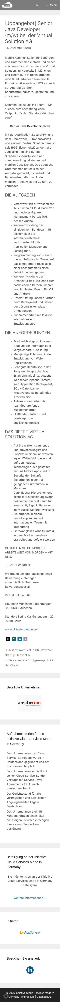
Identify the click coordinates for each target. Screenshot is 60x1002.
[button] (8, 639)
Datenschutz (44, 996)
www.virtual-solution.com (22, 629)
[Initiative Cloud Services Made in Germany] (7, 5)
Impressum (27, 996)
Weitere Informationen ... (30, 898)
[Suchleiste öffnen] (37, 5)
